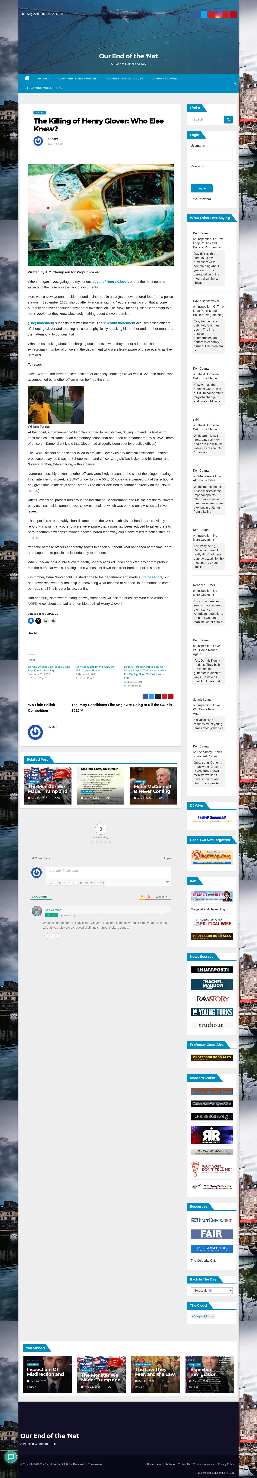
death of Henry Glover (110, 282)
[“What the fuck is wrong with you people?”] (212, 819)
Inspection (33, 1365)
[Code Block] (86, 883)
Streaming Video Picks (43, 88)
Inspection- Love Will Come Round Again (206, 650)
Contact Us (184, 1464)
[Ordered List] (70, 883)
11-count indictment (119, 323)
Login (167, 858)
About (159, 1464)
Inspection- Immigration (203, 1372)
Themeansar (95, 1464)
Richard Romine (143, 1365)
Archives (170, 1464)
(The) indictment (41, 323)
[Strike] (65, 883)
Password (197, 166)
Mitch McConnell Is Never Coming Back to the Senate (152, 793)
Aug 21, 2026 (147, 1381)
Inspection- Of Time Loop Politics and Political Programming (208, 243)
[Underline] (60, 883)
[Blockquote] (81, 883)
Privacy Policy (226, 1464)
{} (96, 882)
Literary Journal (166, 78)
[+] (102, 882)
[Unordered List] (76, 883)
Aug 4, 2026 (144, 798)
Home (43, 78)
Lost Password (201, 199)
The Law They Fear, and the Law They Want (155, 1374)
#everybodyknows (203, 1316)
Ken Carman (53, 909)
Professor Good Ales (124, 78)
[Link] (91, 883)
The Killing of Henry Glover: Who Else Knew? (98, 125)
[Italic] (55, 883)
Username (198, 145)
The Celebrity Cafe (204, 1260)
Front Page (40, 113)
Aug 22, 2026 (39, 798)
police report (151, 577)
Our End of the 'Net (128, 56)
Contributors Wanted (78, 78)
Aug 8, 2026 (91, 798)
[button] (235, 83)
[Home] (27, 78)
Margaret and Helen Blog (208, 909)
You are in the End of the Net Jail (216, 1472)
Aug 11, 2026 (201, 1381)
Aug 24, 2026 (38, 1381)
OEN (55, 138)
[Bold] (49, 883)
